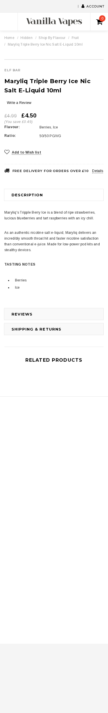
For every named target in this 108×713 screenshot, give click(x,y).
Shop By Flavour (52, 38)
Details (97, 171)
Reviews (22, 314)
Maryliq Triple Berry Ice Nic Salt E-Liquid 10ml (45, 44)
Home (9, 38)
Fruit (75, 38)
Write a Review (19, 103)
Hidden (26, 38)
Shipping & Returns (36, 329)
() (102, 18)
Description (27, 195)
